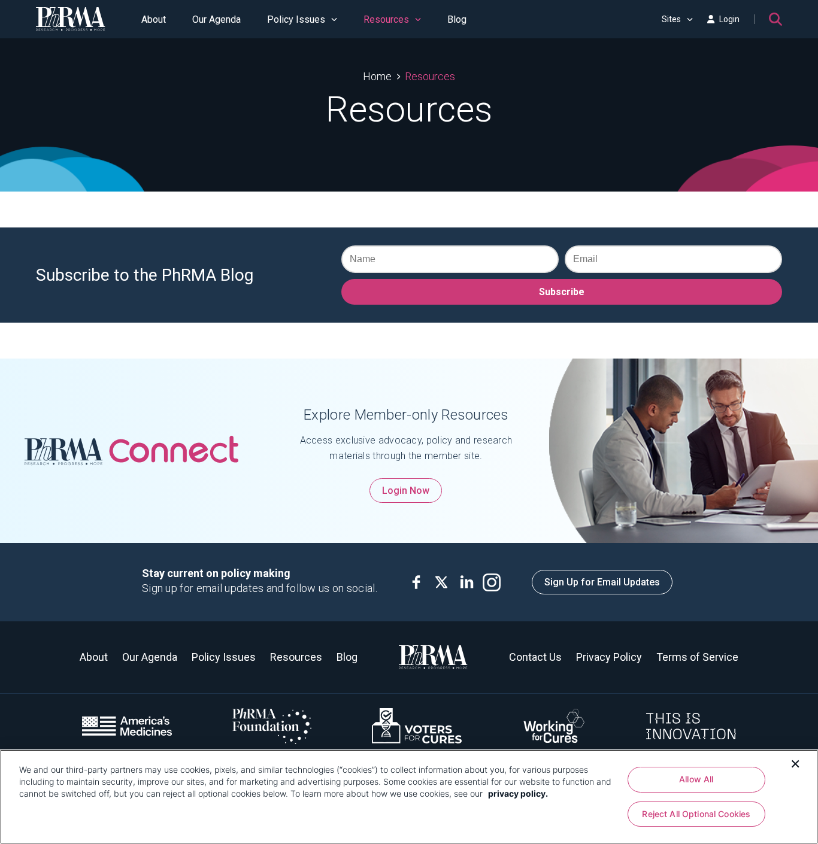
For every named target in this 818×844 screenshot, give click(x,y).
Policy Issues (296, 19)
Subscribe (561, 291)
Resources (386, 19)
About (153, 19)
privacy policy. (518, 793)
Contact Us (535, 657)
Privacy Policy (609, 657)
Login (729, 19)
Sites (671, 19)
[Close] (795, 763)
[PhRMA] (70, 19)
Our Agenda (216, 19)
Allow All (696, 779)
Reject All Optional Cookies (696, 814)
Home (377, 76)
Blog (456, 19)
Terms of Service (697, 657)
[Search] (775, 19)
